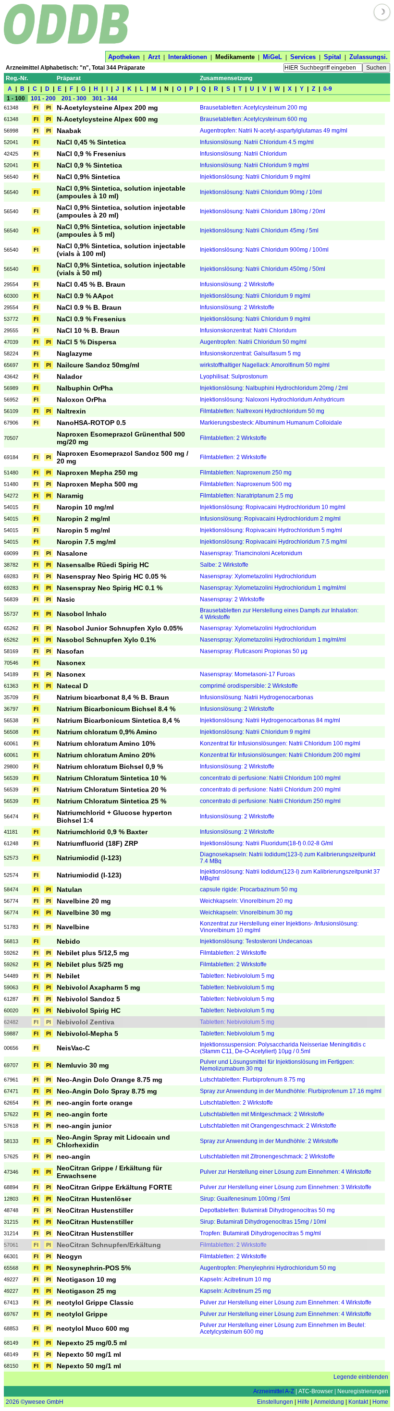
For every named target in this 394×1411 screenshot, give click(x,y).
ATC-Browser (315, 1391)
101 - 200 (43, 98)
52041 (11, 142)
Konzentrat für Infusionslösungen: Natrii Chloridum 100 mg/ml (280, 743)
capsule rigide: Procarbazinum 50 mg (248, 889)
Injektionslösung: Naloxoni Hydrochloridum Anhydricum (272, 399)
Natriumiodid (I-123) (89, 858)
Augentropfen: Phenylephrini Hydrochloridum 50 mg (268, 1268)
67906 (11, 423)
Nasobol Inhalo (82, 614)
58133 (11, 1141)
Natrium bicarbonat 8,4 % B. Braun (113, 697)
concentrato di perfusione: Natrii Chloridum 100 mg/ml (270, 778)
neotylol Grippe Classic (95, 1302)
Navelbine (73, 927)
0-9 (327, 88)
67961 (11, 1080)
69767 (11, 1314)
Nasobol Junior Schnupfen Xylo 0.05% (120, 628)
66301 (11, 1256)
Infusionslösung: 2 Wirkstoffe (237, 284)
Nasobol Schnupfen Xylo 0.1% (106, 640)
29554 (11, 284)
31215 (11, 1222)
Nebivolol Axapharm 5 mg (98, 987)
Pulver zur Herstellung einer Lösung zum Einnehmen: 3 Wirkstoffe (285, 1187)
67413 (11, 1302)
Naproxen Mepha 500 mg (97, 484)
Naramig (70, 495)
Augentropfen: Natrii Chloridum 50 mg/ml (253, 342)
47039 (11, 342)
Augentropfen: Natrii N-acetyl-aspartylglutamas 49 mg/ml (273, 130)
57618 (11, 1126)
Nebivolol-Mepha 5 (87, 1033)
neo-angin (73, 1156)
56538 (11, 720)
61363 (11, 686)
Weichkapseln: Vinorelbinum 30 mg (246, 912)
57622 (11, 1114)
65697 (11, 365)
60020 (11, 1010)
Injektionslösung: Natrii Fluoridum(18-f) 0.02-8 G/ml (266, 843)
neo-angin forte (82, 1114)
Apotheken (124, 57)
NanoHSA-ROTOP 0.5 (91, 422)
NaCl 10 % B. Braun (88, 330)
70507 (11, 438)
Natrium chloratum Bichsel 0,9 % (110, 766)
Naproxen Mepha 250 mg (97, 472)
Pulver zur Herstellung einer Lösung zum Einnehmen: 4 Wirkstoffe (285, 1171)
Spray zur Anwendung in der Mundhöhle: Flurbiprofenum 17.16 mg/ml (291, 1091)
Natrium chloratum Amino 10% (106, 743)
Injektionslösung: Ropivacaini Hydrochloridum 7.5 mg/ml (273, 541)
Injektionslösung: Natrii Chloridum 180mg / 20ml (262, 211)
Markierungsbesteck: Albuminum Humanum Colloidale (271, 422)
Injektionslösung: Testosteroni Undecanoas (256, 941)
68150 (11, 1366)
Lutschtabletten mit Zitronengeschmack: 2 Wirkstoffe (267, 1156)
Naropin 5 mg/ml (83, 530)
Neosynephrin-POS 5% (94, 1268)
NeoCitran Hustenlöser (94, 1199)
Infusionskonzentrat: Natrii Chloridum (248, 330)
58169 (11, 651)
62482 (11, 1022)
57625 (11, 1156)
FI (36, 107)
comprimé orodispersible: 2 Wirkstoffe (249, 685)
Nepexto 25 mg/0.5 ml (92, 1343)
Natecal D (72, 686)
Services (303, 57)
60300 (11, 296)
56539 (11, 778)
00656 (11, 1048)
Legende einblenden (360, 1377)
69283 (11, 576)
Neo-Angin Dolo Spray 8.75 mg (107, 1091)
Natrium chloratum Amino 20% (106, 755)
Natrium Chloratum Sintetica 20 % (111, 789)
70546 (11, 663)
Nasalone (72, 553)
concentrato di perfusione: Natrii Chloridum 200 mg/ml (270, 789)
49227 (11, 1279)
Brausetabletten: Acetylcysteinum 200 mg (253, 107)
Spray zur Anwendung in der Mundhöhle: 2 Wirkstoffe (269, 1141)
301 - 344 (104, 98)
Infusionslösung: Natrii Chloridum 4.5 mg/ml (257, 142)
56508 (11, 732)
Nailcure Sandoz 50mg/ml (98, 365)
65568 (11, 1268)
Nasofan (70, 651)
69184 (11, 457)
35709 (11, 697)
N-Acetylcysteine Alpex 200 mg (107, 107)
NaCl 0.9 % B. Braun (89, 307)
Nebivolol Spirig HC (89, 1010)
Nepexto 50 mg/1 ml (89, 1354)
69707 (11, 1065)
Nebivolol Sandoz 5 (88, 999)
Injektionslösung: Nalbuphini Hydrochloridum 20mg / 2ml (274, 388)
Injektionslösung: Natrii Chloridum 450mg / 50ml (262, 269)
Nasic (66, 599)
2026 (12, 1402)
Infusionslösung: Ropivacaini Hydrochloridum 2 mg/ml (270, 518)
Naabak (69, 130)
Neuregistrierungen (362, 1391)
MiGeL (272, 57)
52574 (11, 875)
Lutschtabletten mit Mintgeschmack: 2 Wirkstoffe (262, 1114)
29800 (11, 766)
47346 (11, 1172)
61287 (11, 999)
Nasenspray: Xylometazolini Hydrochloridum (258, 576)
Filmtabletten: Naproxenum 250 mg (246, 472)
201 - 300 (74, 98)
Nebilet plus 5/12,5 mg (93, 953)
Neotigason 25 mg (86, 1291)
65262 (11, 628)
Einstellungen (275, 1402)
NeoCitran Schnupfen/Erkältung (109, 1245)
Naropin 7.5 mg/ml (86, 542)
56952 (11, 399)
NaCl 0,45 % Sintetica (91, 142)
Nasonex (71, 663)
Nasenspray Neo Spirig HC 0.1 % (109, 588)
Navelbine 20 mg (84, 901)
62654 (11, 1103)
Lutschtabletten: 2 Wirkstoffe (236, 1102)
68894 (11, 1187)
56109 (11, 411)
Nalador (69, 376)
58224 (11, 353)
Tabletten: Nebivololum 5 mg (237, 976)
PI (48, 107)
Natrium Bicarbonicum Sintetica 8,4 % (118, 720)
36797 (11, 709)
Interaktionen (187, 57)
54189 (11, 674)
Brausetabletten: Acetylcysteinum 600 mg (253, 119)
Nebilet (68, 976)
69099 (11, 553)
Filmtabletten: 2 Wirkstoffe (233, 438)
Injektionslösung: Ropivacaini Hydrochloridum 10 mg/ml (272, 507)
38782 (11, 565)
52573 (11, 858)
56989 (11, 388)
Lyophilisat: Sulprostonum (234, 376)
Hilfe (303, 1402)
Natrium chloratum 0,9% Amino (107, 732)
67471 (11, 1091)
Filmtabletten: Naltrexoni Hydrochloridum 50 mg (262, 411)
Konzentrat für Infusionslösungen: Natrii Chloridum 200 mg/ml (280, 755)
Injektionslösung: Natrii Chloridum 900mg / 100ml (264, 249)
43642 (11, 376)
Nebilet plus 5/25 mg (90, 964)
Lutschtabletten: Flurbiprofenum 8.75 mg (252, 1079)
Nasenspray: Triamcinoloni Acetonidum (251, 553)
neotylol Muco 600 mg (93, 1328)
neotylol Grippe (82, 1314)
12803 (11, 1199)
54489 (11, 976)
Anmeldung (329, 1402)
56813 (11, 941)
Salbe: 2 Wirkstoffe (224, 564)
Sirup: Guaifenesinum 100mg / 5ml (245, 1198)
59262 (11, 953)
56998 (11, 131)
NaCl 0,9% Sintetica (88, 177)
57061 (11, 1245)
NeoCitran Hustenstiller (95, 1210)
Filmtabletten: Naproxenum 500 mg (246, 484)
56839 (11, 599)
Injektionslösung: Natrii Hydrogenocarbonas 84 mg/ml (270, 720)
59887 (11, 1033)
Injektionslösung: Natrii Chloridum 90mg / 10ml (261, 192)
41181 (11, 832)
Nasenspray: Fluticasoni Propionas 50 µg (254, 651)
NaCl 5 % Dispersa (86, 342)
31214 (11, 1233)
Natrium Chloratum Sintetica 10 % (111, 778)
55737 (11, 614)
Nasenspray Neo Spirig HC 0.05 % (111, 576)
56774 (11, 901)
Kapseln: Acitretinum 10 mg (235, 1279)
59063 (11, 987)
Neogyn (69, 1256)
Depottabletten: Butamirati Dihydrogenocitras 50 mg (267, 1210)
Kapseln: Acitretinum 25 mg (235, 1291)
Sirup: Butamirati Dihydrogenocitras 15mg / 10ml (263, 1221)
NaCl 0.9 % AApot (85, 296)
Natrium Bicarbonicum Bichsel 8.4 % (116, 709)
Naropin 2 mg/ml (83, 519)
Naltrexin (71, 411)
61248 (11, 843)
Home (380, 1402)
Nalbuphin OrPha (85, 388)
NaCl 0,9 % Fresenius (91, 154)
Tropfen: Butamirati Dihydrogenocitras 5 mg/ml (260, 1233)
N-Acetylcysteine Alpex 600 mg (107, 119)
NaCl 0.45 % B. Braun (91, 284)
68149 (11, 1343)
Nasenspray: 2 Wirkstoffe (232, 599)
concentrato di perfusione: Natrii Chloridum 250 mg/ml (270, 801)
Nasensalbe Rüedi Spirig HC (103, 565)
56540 (11, 177)
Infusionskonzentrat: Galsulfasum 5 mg (250, 353)
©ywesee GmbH (41, 1402)
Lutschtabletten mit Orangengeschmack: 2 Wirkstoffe (268, 1125)
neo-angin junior (84, 1126)
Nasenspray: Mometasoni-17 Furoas (247, 674)
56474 (11, 816)
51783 (11, 927)
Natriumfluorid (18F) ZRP (97, 843)
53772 (11, 319)
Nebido (68, 941)
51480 (11, 472)
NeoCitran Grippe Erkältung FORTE (114, 1187)
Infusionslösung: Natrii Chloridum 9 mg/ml (254, 165)
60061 (11, 743)
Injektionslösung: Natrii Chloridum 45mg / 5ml (259, 230)
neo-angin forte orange (95, 1103)
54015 (11, 507)
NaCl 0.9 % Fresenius (91, 319)
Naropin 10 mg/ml (85, 507)
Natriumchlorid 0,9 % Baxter (102, 832)
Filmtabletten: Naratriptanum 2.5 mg (246, 495)
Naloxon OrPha (81, 399)
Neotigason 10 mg (86, 1279)
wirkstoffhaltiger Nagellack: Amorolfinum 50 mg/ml (265, 365)
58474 (11, 889)
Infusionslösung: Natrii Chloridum (243, 153)
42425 (11, 154)
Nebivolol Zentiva (85, 1022)
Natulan (69, 889)
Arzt (154, 57)
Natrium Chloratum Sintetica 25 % (111, 801)
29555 (11, 330)
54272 (11, 496)
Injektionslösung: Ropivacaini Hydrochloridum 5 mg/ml (271, 530)
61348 (11, 107)
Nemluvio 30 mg (83, 1065)
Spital (332, 57)
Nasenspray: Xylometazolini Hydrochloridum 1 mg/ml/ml (273, 587)
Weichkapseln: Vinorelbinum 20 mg (246, 901)
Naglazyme (74, 353)
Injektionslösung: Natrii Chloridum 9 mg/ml (255, 176)
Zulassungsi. (368, 57)
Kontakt (358, 1402)
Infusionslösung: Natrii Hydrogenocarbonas (256, 697)
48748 (11, 1210)
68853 (11, 1328)
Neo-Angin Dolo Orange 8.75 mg (109, 1079)
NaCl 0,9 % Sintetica (89, 165)
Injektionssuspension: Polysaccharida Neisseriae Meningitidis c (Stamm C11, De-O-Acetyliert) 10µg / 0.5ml (283, 1048)
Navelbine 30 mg (84, 912)
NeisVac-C (73, 1048)
